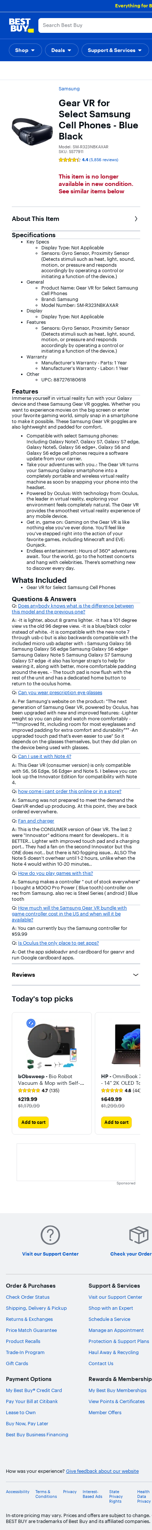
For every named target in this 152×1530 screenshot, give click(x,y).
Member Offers (105, 1412)
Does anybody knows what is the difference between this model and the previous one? (73, 609)
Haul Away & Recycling (114, 1352)
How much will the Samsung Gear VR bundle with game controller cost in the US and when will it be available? (69, 913)
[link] (38, 1091)
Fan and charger (36, 821)
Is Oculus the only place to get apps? (58, 943)
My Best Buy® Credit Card (34, 1390)
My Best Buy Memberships (117, 1390)
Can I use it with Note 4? (44, 756)
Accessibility (18, 1491)
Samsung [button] (69, 88)
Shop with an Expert (111, 1308)
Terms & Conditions (46, 1494)
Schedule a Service (109, 1319)
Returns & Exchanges (29, 1319)
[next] (134, 1073)
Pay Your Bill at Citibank (32, 1401)
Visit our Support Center (115, 1297)
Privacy (70, 1491)
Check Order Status (27, 1297)
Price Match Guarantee (31, 1330)
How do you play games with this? (55, 873)
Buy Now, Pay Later (27, 1423)
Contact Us (101, 1363)
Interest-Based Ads (92, 1494)
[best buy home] (21, 25)
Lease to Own (21, 1412)
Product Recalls (23, 1341)
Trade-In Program (25, 1352)
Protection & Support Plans (119, 1341)
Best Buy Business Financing (37, 1434)
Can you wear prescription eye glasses (60, 692)
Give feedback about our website (102, 1471)
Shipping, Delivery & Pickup (36, 1308)
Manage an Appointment (116, 1330)
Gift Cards (17, 1363)
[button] (25, 50)
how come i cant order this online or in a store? (69, 791)
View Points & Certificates (117, 1401)
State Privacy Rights (116, 1496)
